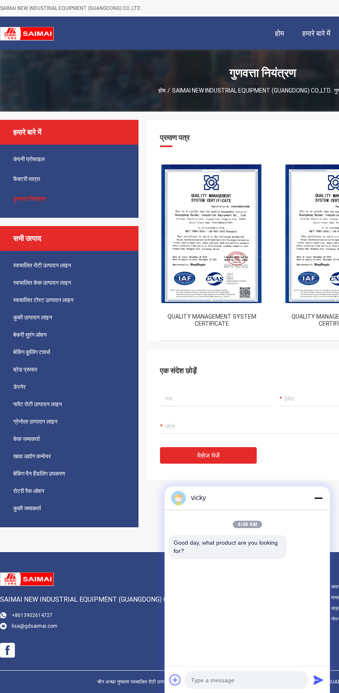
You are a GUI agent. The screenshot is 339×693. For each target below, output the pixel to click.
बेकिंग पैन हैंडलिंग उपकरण (39, 473)
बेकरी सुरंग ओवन (30, 334)
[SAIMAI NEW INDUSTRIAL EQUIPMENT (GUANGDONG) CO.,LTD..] (27, 33)
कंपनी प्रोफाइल (29, 159)
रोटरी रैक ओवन (28, 491)
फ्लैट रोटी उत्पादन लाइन (37, 404)
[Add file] (175, 680)
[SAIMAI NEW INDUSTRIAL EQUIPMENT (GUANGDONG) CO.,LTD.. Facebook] (7, 650)
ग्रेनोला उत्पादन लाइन (35, 421)
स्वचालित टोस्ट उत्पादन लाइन (43, 300)
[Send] (318, 680)
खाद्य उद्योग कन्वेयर (32, 456)
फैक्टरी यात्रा (26, 179)
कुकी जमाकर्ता (27, 508)
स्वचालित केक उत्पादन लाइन (42, 282)
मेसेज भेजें (208, 456)
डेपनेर (19, 386)
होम (161, 90)
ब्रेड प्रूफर (25, 369)
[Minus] (318, 498)
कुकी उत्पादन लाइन (32, 317)
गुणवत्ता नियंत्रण (29, 198)
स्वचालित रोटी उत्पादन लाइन (42, 265)
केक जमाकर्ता (26, 439)
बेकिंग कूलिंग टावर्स (31, 352)
